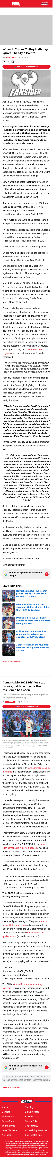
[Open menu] (3, 3)
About (5, 1107)
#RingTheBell (26, 971)
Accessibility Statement (36, 1130)
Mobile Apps (8, 1116)
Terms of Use (8, 1125)
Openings (29, 1107)
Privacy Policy (31, 1121)
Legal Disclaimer (10, 1130)
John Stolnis (10, 57)
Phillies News (15, 662)
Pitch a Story (8, 1121)
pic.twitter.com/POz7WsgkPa (16, 975)
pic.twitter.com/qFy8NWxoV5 (23, 884)
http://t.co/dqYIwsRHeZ (24, 210)
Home (4, 662)
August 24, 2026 (36, 887)
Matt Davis (10, 702)
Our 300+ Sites (32, 1112)
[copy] (17, 62)
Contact (6, 1112)
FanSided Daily (32, 1116)
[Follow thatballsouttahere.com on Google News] (47, 574)
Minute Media (14, 1141)
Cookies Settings (33, 1135)
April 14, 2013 (37, 214)
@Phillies (11, 861)
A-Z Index (6, 1135)
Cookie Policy (31, 1125)
